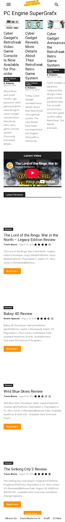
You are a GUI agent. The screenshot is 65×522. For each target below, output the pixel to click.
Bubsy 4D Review (18, 314)
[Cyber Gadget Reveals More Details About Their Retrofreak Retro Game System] (34, 24)
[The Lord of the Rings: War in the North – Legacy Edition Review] (32, 216)
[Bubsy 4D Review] (32, 295)
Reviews (8, 229)
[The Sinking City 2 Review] (32, 450)
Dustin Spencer (12, 318)
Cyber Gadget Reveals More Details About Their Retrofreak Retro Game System (34, 55)
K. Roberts (9, 83)
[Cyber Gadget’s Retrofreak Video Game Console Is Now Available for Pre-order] (12, 24)
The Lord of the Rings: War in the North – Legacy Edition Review (31, 237)
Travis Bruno (10, 244)
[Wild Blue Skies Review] (32, 372)
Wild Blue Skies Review (23, 391)
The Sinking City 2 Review (25, 469)
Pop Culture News (10, 79)
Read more (12, 271)
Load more (31, 513)
